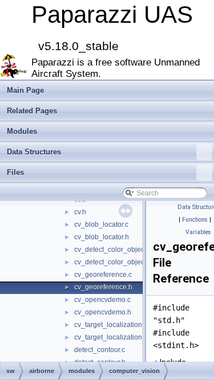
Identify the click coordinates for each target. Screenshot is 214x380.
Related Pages (32, 111)
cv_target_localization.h (111, 337)
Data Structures (34, 152)
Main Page (25, 90)
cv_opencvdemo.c (102, 300)
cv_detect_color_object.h (113, 262)
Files (15, 172)
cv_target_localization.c (110, 325)
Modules (22, 131)
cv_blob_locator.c (101, 224)
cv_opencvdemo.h (102, 312)
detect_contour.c (99, 350)
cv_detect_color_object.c (112, 250)
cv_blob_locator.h (101, 237)
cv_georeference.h (103, 287)
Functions (195, 219)
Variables (198, 232)
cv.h (80, 212)
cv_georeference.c (103, 275)
